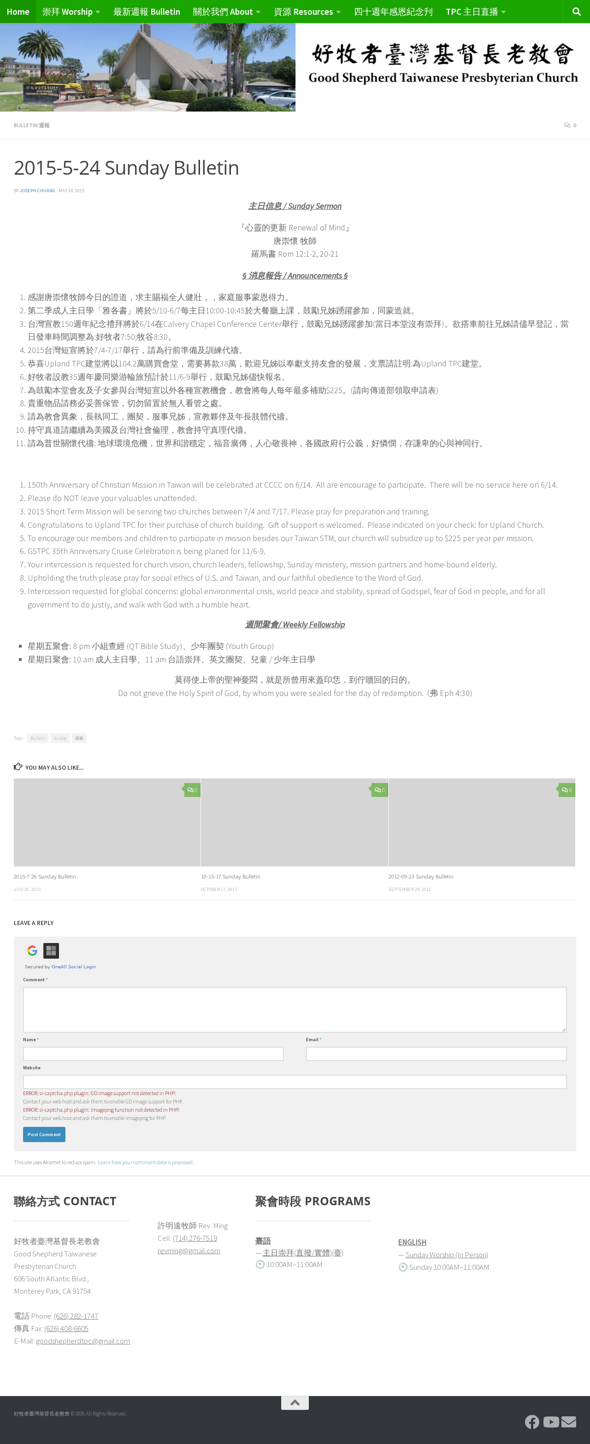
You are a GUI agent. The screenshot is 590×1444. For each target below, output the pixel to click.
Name (31, 1040)
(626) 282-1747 (76, 1316)
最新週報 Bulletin (146, 11)
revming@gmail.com (189, 1250)
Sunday (60, 738)
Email (314, 1040)
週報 (79, 738)
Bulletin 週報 (32, 125)
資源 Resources (303, 11)
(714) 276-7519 (195, 1238)
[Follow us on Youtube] (550, 1422)
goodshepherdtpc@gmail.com (83, 1341)
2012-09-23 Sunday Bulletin (421, 876)
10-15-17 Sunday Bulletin (230, 876)
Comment (35, 980)
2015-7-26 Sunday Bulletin (45, 876)
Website (32, 1068)
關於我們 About (223, 11)
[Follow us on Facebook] (532, 1422)
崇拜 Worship (67, 11)
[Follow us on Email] (568, 1422)
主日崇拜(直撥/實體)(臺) (303, 1253)
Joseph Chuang (37, 191)
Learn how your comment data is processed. (146, 1162)
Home (18, 11)
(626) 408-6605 (66, 1328)
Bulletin (37, 738)
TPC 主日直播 (472, 11)
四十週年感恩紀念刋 (393, 11)
